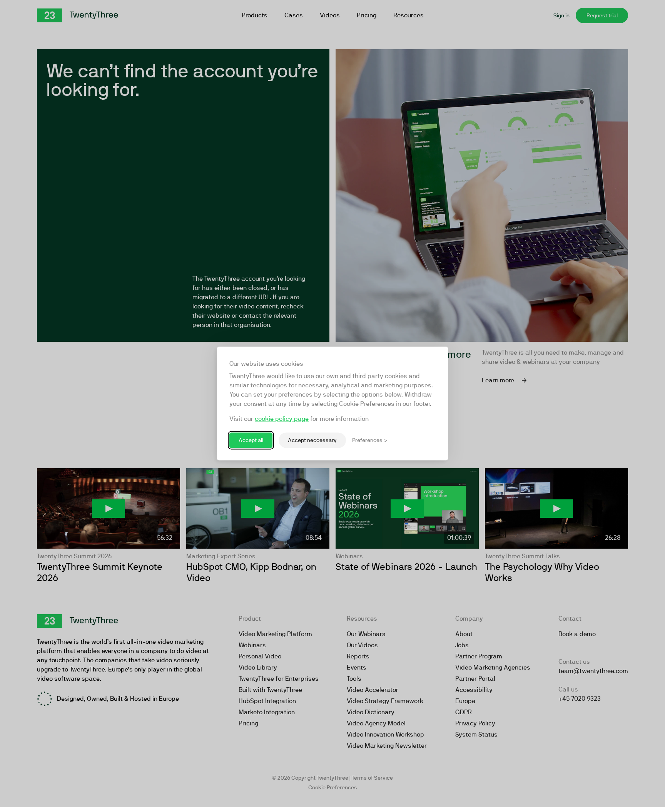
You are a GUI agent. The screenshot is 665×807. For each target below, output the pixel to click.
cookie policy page (282, 418)
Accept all (251, 440)
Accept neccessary (312, 440)
